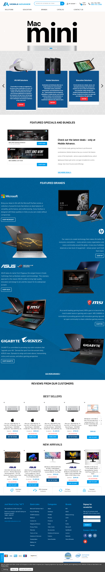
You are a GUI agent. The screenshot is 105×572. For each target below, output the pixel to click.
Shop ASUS (6, 289)
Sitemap (32, 545)
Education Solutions (84, 80)
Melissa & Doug (70, 514)
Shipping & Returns (35, 524)
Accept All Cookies (26, 569)
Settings (5, 569)
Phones (50, 518)
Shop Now (41, 143)
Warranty (32, 530)
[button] (2, 558)
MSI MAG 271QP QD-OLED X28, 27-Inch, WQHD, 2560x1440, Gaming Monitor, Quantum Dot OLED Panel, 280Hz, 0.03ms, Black (93, 470)
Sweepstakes (33, 539)
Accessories (51, 530)
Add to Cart (93, 437)
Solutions (9, 9)
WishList (32, 518)
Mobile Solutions (52, 80)
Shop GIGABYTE (7, 361)
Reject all (14, 569)
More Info (32, 437)
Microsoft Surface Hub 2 (36, 508)
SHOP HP (100, 256)
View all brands (70, 539)
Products (50, 521)
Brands (44, 9)
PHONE (50, 514)
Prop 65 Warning (34, 511)
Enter (21, 105)
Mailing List (33, 542)
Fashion (50, 536)
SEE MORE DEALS (64, 172)
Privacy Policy (33, 527)
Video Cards (51, 527)
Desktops (50, 511)
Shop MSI (99, 324)
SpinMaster (69, 530)
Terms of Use (33, 533)
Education (27, 9)
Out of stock (12, 437)
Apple (49, 508)
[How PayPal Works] (16, 556)
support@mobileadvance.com (13, 521)
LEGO (67, 518)
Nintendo (68, 536)
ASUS (67, 511)
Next (100, 31)
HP (66, 521)
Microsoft (68, 527)
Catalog (60, 9)
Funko (67, 524)
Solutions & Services (35, 536)
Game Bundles (52, 539)
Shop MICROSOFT (8, 220)
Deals (49, 524)
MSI (67, 508)
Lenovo (68, 533)
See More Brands (52, 374)
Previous (4, 31)
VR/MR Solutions (21, 80)
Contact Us (78, 9)
